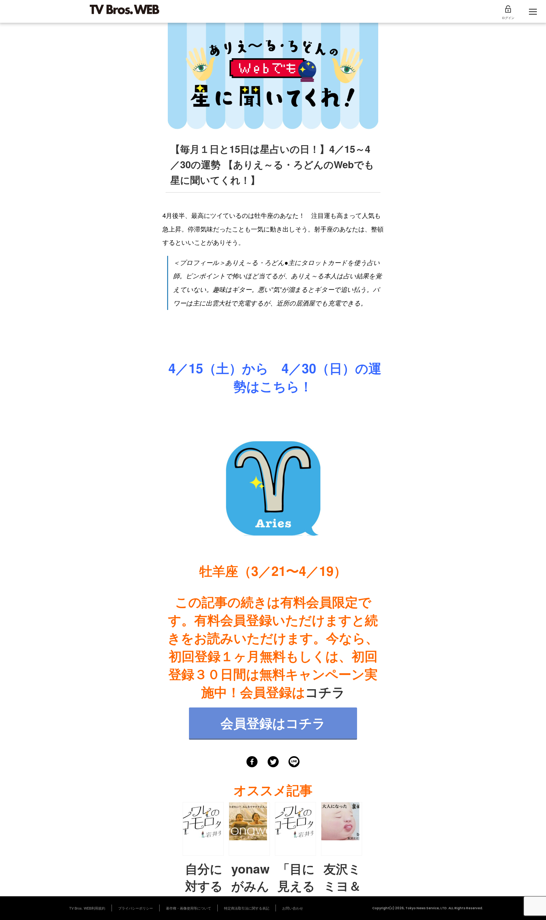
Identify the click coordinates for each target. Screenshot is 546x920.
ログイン (508, 17)
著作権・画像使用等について (188, 908)
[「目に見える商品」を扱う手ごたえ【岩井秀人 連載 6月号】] (295, 829)
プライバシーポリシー (135, 908)
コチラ (325, 691)
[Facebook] (252, 761)
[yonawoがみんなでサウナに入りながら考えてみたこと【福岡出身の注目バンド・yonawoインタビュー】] (249, 829)
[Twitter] (273, 761)
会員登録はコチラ (273, 722)
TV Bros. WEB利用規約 (87, 908)
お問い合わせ (292, 908)
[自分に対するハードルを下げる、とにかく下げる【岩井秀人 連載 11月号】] (203, 829)
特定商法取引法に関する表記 (246, 908)
